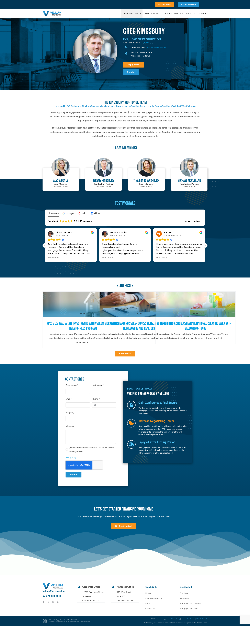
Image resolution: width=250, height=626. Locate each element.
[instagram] (53, 602)
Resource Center (173, 13)
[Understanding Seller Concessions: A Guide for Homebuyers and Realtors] (139, 304)
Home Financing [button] (151, 13)
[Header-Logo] (52, 11)
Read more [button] (53, 257)
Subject (70, 412)
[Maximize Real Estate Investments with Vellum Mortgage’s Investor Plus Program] (82, 304)
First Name (72, 385)
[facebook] (44, 602)
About (189, 13)
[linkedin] (58, 602)
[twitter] (48, 602)
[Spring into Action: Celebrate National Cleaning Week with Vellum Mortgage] (195, 304)
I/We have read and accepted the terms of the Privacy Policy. (91, 449)
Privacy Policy (71, 458)
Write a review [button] (192, 221)
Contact (202, 13)
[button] (68, 213)
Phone (96, 398)
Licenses (145, 42)
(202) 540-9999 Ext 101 (156, 47)
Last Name (98, 385)
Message (70, 426)
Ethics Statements (201, 619)
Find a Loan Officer (132, 13)
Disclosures (191, 619)
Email (69, 398)
